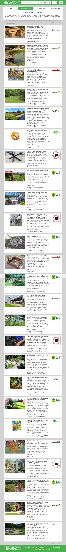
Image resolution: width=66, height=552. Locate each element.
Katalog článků (55, 8)
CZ (60, 2)
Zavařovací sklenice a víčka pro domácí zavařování (37, 131)
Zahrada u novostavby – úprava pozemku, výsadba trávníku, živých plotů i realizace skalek (38, 482)
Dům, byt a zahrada (19, 22)
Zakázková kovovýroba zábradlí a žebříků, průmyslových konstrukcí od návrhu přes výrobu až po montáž (37, 216)
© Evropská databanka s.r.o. (31, 547)
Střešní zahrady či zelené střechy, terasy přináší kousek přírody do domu (37, 503)
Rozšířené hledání (45, 2)
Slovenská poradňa (39, 549)
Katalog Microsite (25, 8)
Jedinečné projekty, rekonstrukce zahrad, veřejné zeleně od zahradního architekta (38, 46)
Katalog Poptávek (40, 8)
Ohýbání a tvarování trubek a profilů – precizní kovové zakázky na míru (37, 152)
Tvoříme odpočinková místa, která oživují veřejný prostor (38, 378)
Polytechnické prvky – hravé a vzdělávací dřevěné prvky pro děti (37, 256)
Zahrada (28, 22)
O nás (49, 547)
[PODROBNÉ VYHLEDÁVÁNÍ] (2, 276)
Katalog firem (10, 8)
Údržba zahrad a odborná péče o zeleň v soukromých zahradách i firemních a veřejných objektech (37, 400)
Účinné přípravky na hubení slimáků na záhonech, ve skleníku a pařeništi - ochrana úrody (37, 422)
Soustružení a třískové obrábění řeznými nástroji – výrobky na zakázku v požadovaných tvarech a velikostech (37, 338)
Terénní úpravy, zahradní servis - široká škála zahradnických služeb (37, 235)
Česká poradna (56, 547)
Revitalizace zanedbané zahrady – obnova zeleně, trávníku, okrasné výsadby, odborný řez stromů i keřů (38, 110)
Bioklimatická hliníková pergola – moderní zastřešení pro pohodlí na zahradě (36, 297)
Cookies (48, 549)
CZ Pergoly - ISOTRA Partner (34, 312)
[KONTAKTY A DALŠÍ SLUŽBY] (64, 276)
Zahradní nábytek (10, 23)
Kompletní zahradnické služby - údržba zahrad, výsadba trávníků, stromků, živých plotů (38, 276)
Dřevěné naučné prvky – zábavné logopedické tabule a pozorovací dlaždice (38, 441)
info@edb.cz (43, 547)
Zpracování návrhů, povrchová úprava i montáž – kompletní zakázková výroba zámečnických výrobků (37, 461)
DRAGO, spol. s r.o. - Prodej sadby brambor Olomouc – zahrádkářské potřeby (37, 436)
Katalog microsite (8, 22)
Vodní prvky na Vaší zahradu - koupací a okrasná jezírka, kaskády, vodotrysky (37, 316)
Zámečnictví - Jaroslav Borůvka (34, 167)
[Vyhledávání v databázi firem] (12, 548)
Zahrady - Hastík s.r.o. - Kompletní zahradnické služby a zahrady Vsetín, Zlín (37, 187)
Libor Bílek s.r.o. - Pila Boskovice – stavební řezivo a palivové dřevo (37, 40)
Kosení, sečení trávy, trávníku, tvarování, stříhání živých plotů (37, 90)
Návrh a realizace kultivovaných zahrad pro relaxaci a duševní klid (37, 523)
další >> (60, 23)
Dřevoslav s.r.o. (30, 85)
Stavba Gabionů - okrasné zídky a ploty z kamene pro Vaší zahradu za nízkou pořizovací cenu (37, 194)
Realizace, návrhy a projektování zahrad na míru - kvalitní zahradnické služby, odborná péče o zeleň (37, 357)
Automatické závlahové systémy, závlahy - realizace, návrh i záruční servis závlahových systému (38, 172)
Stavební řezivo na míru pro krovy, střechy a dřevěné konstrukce (36, 27)
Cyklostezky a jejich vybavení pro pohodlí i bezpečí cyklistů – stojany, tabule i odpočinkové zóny (38, 70)
